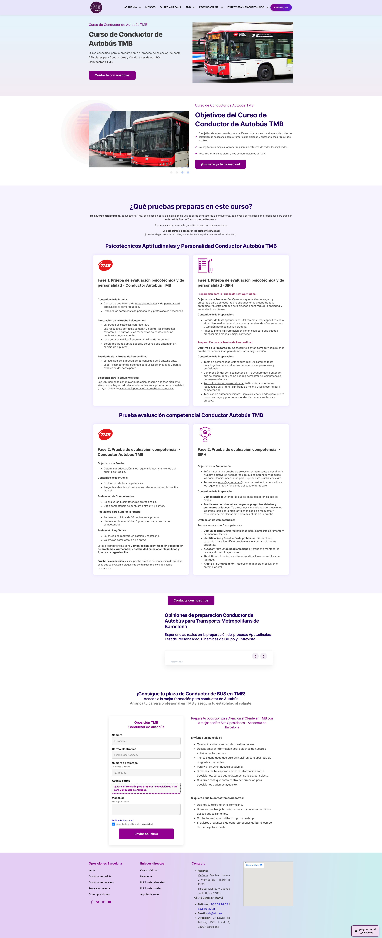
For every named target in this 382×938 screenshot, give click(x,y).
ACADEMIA (130, 7)
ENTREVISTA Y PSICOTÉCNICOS (245, 7)
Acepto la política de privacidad (134, 824)
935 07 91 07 (219, 904)
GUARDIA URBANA (170, 7)
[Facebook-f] (92, 902)
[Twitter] (98, 902)
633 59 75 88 (206, 908)
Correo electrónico (124, 749)
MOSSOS (150, 7)
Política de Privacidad (122, 820)
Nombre (117, 735)
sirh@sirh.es (214, 913)
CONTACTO (281, 7)
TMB (188, 7)
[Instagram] (104, 902)
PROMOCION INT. (209, 7)
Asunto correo (121, 780)
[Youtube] (110, 902)
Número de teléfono (125, 763)
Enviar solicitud (146, 834)
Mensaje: (118, 798)
